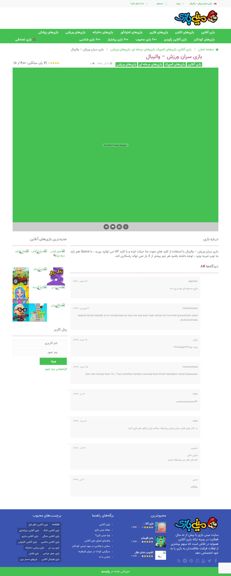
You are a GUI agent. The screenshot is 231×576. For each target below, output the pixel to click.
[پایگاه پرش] (58, 306)
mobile (55, 525)
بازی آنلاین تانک (51, 531)
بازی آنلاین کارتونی (27, 542)
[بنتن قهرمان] (160, 542)
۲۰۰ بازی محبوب (146, 39)
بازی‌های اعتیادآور (131, 32)
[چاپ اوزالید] (22, 252)
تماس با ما (104, 557)
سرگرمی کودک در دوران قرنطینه (94, 552)
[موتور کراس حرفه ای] (56, 254)
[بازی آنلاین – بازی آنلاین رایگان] (196, 18)
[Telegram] (184, 560)
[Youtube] (203, 560)
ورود (178, 3)
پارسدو (106, 571)
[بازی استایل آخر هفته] (20, 295)
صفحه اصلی (206, 49)
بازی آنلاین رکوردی (175, 39)
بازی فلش (34, 554)
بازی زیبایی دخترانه (34, 548)
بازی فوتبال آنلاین (50, 559)
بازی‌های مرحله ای (143, 49)
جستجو (160, 3)
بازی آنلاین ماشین (50, 542)
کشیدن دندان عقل (144, 553)
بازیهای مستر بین (28, 559)
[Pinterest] (190, 560)
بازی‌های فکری (159, 32)
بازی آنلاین (208, 32)
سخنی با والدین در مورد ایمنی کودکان (91, 546)
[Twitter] (209, 560)
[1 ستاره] (58, 63)
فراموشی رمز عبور (56, 369)
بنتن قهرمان (147, 538)
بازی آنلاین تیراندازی (29, 531)
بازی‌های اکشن (184, 32)
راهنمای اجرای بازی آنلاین (97, 541)
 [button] (113, 226)
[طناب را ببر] (58, 288)
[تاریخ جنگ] (40, 270)
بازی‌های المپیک (166, 49)
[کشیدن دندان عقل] (160, 555)
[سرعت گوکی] (39, 252)
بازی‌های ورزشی (75, 32)
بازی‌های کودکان (204, 39)
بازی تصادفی (23, 39)
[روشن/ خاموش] (125, 226)
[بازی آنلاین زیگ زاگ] (56, 277)
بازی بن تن (53, 548)
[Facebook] (215, 560)
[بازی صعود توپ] (38, 313)
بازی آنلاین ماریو (30, 536)
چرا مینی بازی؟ (102, 535)
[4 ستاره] (51, 63)
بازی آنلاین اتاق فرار (38, 525)
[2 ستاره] (56, 63)
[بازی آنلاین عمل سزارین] (160, 527)
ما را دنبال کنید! (137, 3)
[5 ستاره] (49, 63)
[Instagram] (197, 560)
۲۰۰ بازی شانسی (89, 39)
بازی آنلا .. (148, 524)
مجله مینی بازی (102, 530)
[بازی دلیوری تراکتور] (20, 277)
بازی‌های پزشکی (48, 32)
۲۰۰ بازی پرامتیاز (118, 39)
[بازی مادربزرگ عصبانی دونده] (20, 313)
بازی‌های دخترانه (103, 32)
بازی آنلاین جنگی (50, 536)
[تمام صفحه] (119, 226)
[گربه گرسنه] (40, 288)
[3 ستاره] (54, 63)
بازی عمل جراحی (51, 554)
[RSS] (178, 560)
